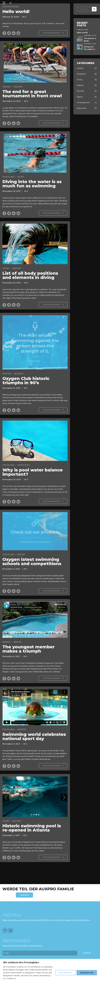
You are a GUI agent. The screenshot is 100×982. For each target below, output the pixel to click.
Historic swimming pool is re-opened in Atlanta (31, 828)
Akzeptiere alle (86, 973)
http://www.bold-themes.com (35, 542)
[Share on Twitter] (9, 33)
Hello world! (16, 11)
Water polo (23, 465)
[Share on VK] (18, 33)
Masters (18, 87)
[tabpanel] (35, 63)
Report (21, 554)
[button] (5, 797)
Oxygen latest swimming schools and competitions (31, 561)
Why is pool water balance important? (32, 472)
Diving (20, 177)
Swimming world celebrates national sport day (34, 736)
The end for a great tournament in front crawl (32, 93)
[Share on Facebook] (4, 33)
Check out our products (35, 531)
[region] (50, 970)
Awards (6, 87)
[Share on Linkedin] (13, 33)
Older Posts (56, 867)
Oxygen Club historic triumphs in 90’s (25, 380)
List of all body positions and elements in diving (30, 275)
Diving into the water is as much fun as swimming (32, 183)
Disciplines (8, 177)
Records (18, 374)
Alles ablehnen (65, 973)
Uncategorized (10, 7)
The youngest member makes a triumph (28, 649)
